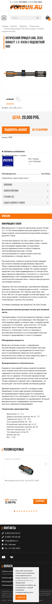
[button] (15, 511)
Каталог (14, 26)
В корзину (40, 501)
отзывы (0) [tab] (9, 197)
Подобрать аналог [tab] (15, 130)
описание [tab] (8, 185)
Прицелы (23, 26)
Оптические (34, 26)
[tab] (15, 178)
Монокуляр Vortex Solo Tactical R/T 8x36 (22, 480)
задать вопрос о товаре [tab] (14, 203)
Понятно (21, 597)
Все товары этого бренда (34, 160)
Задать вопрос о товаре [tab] (15, 155)
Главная (5, 26)
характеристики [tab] (11, 191)
